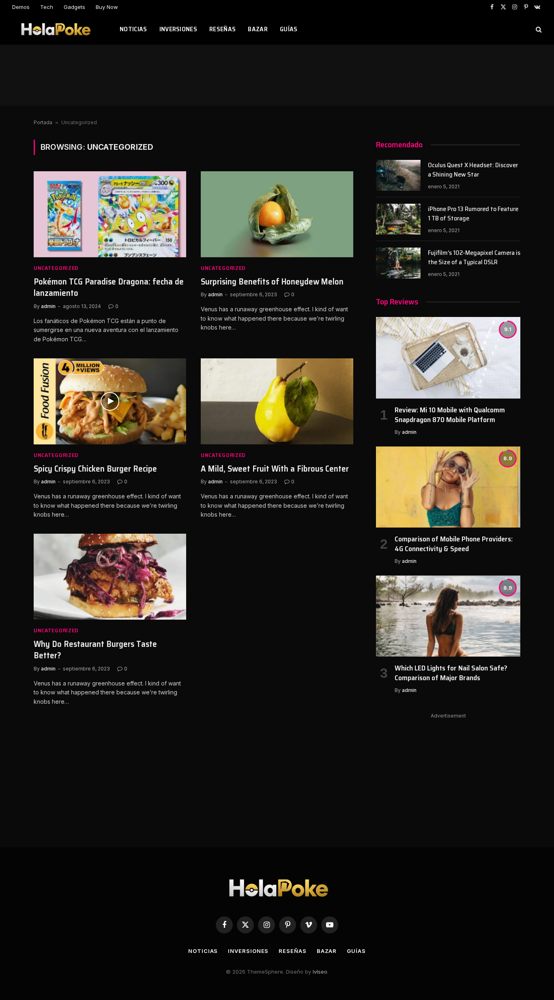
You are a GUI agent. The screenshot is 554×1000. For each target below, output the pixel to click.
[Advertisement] (277, 75)
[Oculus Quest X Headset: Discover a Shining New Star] (398, 175)
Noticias (133, 29)
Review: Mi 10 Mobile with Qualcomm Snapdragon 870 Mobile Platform (450, 415)
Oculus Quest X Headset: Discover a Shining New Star (473, 170)
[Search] (538, 29)
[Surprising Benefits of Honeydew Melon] (277, 214)
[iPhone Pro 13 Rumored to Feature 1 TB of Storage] (398, 219)
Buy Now (107, 7)
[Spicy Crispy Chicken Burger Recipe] (110, 401)
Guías (289, 29)
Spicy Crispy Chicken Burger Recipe (95, 469)
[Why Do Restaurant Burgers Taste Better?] (110, 577)
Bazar (258, 29)
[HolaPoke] (55, 29)
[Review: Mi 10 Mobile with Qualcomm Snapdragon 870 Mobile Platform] (448, 357)
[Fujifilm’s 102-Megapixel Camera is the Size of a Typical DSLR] (398, 263)
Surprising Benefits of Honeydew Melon (272, 282)
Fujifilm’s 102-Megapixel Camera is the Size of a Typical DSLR (474, 257)
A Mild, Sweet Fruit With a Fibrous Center (275, 469)
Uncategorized (56, 268)
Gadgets (74, 7)
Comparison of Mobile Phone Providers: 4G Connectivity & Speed (454, 544)
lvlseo (320, 971)
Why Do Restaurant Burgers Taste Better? (95, 650)
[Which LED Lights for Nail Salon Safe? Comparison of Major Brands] (448, 616)
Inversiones (178, 29)
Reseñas (222, 29)
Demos (21, 7)
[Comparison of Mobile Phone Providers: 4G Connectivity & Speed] (448, 487)
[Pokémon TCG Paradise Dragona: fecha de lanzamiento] (110, 214)
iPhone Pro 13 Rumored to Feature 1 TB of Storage (473, 214)
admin (48, 306)
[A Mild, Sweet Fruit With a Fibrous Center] (277, 401)
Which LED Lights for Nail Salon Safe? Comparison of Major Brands (451, 673)
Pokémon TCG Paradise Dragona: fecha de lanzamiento (109, 287)
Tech (46, 7)
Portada (43, 122)
